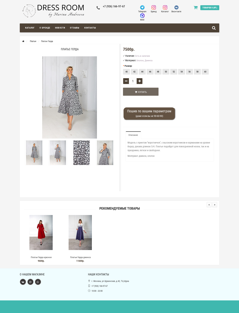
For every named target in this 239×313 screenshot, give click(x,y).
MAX (142, 19)
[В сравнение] (49, 253)
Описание (133, 135)
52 (174, 71)
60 (205, 71)
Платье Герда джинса (80, 257)
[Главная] (23, 41)
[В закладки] (41, 253)
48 (158, 71)
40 (126, 71)
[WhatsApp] (38, 282)
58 (197, 71)
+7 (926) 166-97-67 (114, 6)
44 (142, 71)
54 (182, 71)
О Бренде (45, 28)
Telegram (142, 11)
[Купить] (33, 253)
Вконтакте (176, 11)
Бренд (154, 11)
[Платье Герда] (34, 152)
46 (150, 71)
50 (166, 71)
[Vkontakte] (23, 282)
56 (189, 71)
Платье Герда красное (41, 257)
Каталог (165, 11)
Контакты (90, 28)
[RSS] (30, 282)
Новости (60, 28)
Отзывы (74, 28)
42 (134, 71)
